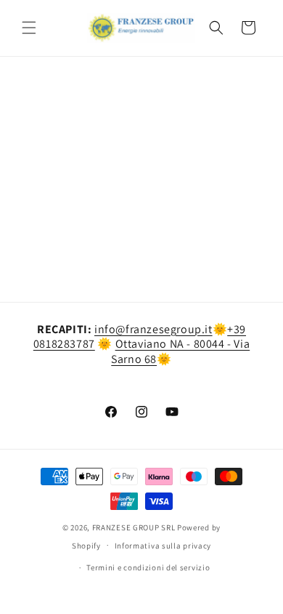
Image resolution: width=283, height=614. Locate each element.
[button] (29, 28)
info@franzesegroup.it (153, 329)
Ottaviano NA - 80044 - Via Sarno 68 (180, 351)
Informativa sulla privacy (163, 546)
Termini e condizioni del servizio (148, 567)
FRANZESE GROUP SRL (134, 527)
